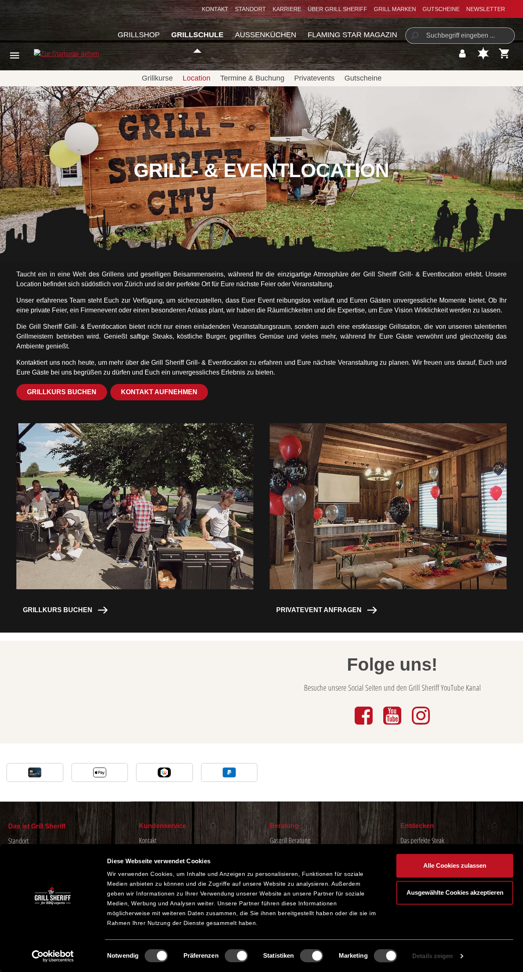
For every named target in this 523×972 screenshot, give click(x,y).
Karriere (287, 9)
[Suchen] (414, 35)
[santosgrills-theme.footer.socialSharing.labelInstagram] (420, 725)
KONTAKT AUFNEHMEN (159, 391)
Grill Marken (395, 9)
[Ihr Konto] (462, 53)
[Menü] (14, 55)
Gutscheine (441, 9)
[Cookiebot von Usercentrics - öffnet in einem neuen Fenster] (53, 956)
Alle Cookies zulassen (454, 865)
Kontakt (215, 9)
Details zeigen (432, 955)
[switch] (236, 955)
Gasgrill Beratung (290, 840)
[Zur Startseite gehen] (54, 54)
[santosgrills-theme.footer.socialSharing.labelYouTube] (393, 725)
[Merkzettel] (483, 53)
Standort (250, 9)
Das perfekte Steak (422, 840)
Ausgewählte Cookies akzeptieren (455, 892)
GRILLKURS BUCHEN (61, 391)
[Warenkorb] (504, 53)
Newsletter (485, 9)
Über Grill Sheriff (337, 9)
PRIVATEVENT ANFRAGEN (319, 609)
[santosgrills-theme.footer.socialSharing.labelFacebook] (364, 725)
